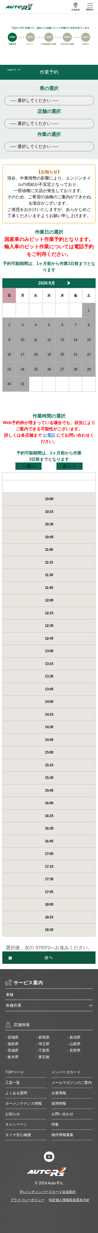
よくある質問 (16, 1093)
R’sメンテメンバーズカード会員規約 (48, 1192)
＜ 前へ (28, 466)
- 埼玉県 (42, 1044)
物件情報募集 (62, 1135)
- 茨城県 (12, 1050)
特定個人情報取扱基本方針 (69, 1200)
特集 (55, 1124)
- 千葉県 (42, 1050)
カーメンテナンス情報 (23, 1103)
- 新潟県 (73, 1037)
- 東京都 (42, 1057)
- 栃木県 (12, 1057)
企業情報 (58, 1093)
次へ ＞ (69, 466)
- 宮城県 (12, 1037)
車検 (10, 994)
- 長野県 (73, 1050)
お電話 (49, 435)
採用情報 (58, 1103)
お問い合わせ (62, 1114)
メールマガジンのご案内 (71, 1082)
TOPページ (14, 1072)
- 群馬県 (42, 1037)
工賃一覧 (12, 1082)
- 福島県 (12, 1044)
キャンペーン (16, 1124)
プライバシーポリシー (27, 1200)
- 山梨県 (73, 1044)
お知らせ (12, 1114)
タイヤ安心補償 (18, 1135)
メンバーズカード (66, 1072)
